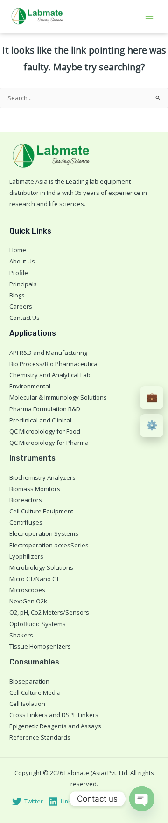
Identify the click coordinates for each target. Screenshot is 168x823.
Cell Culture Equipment (41, 511)
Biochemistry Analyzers (42, 477)
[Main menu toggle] (149, 16)
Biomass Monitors (34, 488)
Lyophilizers (26, 556)
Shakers (21, 635)
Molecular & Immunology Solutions (58, 397)
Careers (20, 306)
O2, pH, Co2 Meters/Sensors (49, 612)
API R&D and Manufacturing (48, 352)
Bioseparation (29, 681)
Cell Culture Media (35, 692)
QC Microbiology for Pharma (49, 442)
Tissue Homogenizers (40, 646)
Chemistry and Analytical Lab (50, 375)
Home (17, 250)
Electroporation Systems (43, 533)
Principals (23, 284)
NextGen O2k (28, 601)
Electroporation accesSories (49, 545)
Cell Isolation (27, 703)
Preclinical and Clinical (40, 420)
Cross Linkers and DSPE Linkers (53, 715)
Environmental (29, 386)
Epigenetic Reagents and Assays (55, 726)
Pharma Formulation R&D (44, 409)
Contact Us (24, 317)
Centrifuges (25, 522)
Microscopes (27, 590)
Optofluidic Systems (37, 624)
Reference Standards (39, 737)
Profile (18, 273)
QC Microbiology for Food (44, 431)
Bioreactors (25, 500)
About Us (22, 261)
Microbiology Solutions (41, 567)
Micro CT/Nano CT (34, 578)
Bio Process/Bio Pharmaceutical (54, 364)
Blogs (17, 295)
